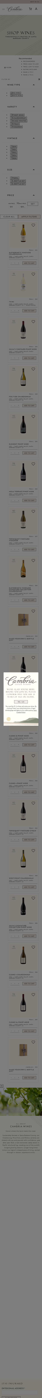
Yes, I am (21, 702)
